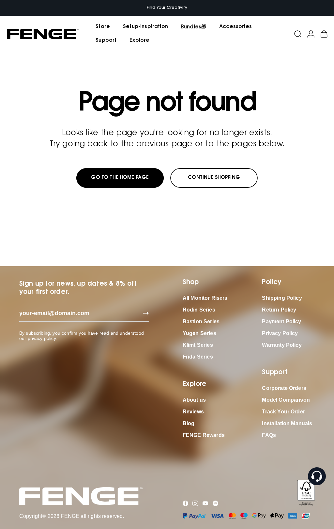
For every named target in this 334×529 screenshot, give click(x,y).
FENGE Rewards (204, 435)
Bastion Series (201, 321)
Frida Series (198, 357)
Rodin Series (199, 310)
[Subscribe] (144, 313)
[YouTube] (205, 503)
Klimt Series (198, 345)
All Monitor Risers (205, 298)
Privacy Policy (280, 333)
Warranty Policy (281, 345)
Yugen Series (199, 333)
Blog (189, 423)
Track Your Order (283, 411)
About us (194, 400)
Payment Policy (281, 321)
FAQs (269, 435)
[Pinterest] (215, 503)
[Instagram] (195, 503)
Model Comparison (286, 400)
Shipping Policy (282, 298)
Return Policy (279, 310)
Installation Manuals (287, 423)
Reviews (193, 411)
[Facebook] (185, 503)
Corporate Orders (284, 388)
